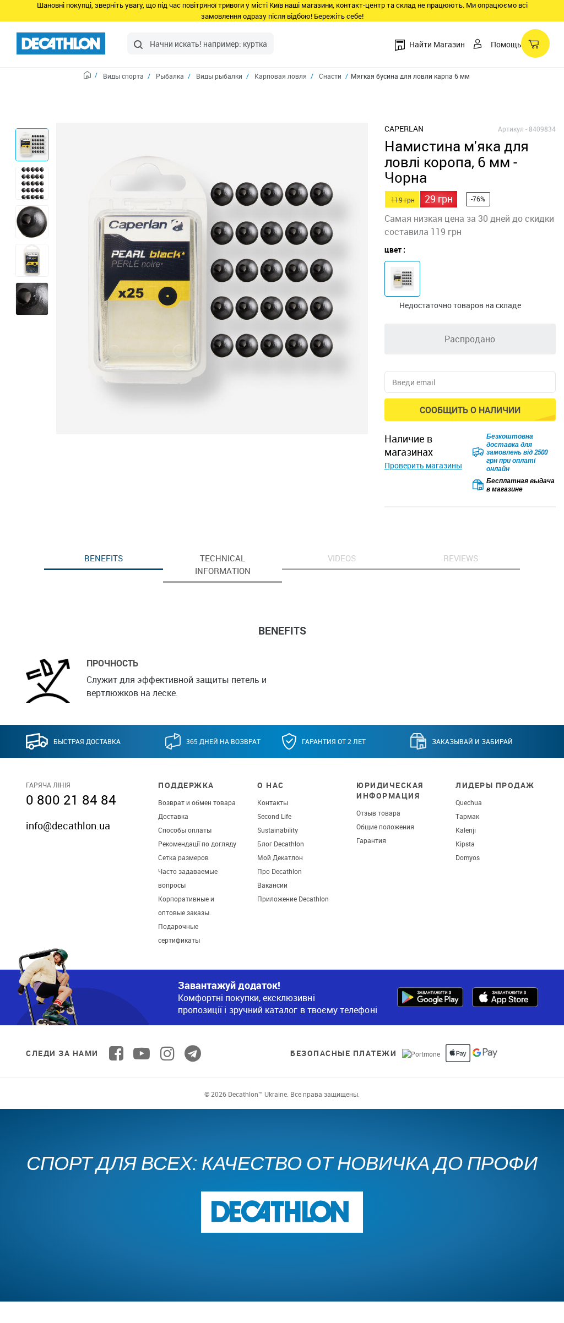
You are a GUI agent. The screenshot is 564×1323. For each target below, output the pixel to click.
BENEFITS (103, 558)
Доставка (173, 816)
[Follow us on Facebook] (116, 1053)
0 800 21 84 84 (71, 799)
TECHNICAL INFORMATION (223, 564)
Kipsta (465, 843)
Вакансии (272, 885)
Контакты (272, 802)
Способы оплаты (185, 829)
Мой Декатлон (280, 857)
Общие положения (385, 826)
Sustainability (277, 829)
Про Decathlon (279, 871)
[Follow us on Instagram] (167, 1053)
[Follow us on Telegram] (193, 1053)
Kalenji (465, 829)
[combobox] (200, 43)
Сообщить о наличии (470, 410)
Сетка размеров (183, 857)
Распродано (469, 339)
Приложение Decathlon (293, 898)
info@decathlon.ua (68, 825)
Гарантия (371, 840)
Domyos (467, 857)
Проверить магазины (423, 465)
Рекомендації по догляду (197, 843)
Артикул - (512, 128)
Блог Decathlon (280, 843)
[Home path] (90, 76)
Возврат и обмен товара (197, 802)
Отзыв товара (378, 812)
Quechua (468, 802)
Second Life (274, 816)
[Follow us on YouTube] (141, 1053)
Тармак (467, 816)
